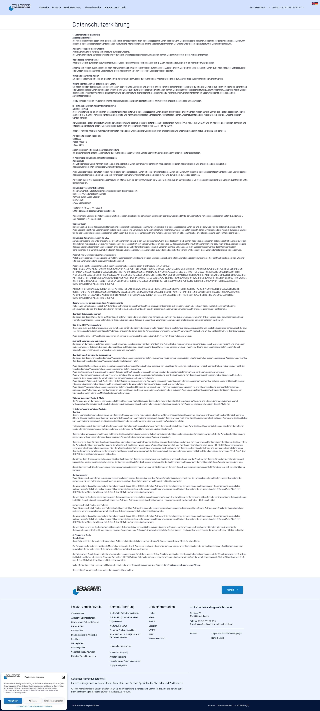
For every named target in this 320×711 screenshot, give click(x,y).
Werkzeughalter (78, 647)
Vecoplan (153, 626)
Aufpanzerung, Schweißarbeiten (124, 617)
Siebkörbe (75, 639)
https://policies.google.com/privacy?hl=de (181, 565)
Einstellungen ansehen (53, 701)
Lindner (152, 613)
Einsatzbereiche (93, 7)
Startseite (44, 7)
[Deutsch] (316, 3)
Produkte (56, 7)
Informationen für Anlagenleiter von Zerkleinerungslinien (125, 636)
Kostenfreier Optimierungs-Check (124, 613)
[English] (313, 3)
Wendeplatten (77, 643)
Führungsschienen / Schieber (84, 635)
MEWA (152, 621)
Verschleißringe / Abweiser (83, 652)
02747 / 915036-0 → (294, 7)
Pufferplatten (77, 630)
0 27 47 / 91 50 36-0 (206, 621)
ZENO (151, 634)
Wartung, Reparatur (118, 626)
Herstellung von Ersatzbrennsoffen (125, 661)
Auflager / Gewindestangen (83, 618)
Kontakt (193, 633)
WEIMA (152, 630)
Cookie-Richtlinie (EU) (242, 706)
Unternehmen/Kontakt (115, 7)
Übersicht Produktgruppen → (84, 656)
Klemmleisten (77, 626)
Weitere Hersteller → (158, 638)
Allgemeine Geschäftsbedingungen (226, 633)
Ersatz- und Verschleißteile (124, 689)
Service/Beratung (72, 7)
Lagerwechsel (116, 621)
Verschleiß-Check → (259, 7)
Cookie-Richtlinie (21, 706)
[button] (63, 677)
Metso (151, 617)
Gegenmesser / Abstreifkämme (85, 622)
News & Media (217, 638)
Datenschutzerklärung (35, 706)
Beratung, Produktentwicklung (123, 630)
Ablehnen (32, 701)
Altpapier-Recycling (118, 665)
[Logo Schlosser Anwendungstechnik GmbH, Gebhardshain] (86, 594)
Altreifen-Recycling (118, 657)
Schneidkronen (77, 613)
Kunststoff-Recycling (119, 652)
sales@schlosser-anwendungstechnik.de (97, 211)
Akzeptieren (13, 701)
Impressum (48, 706)
